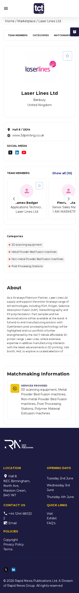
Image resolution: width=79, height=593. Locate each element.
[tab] (18, 35)
